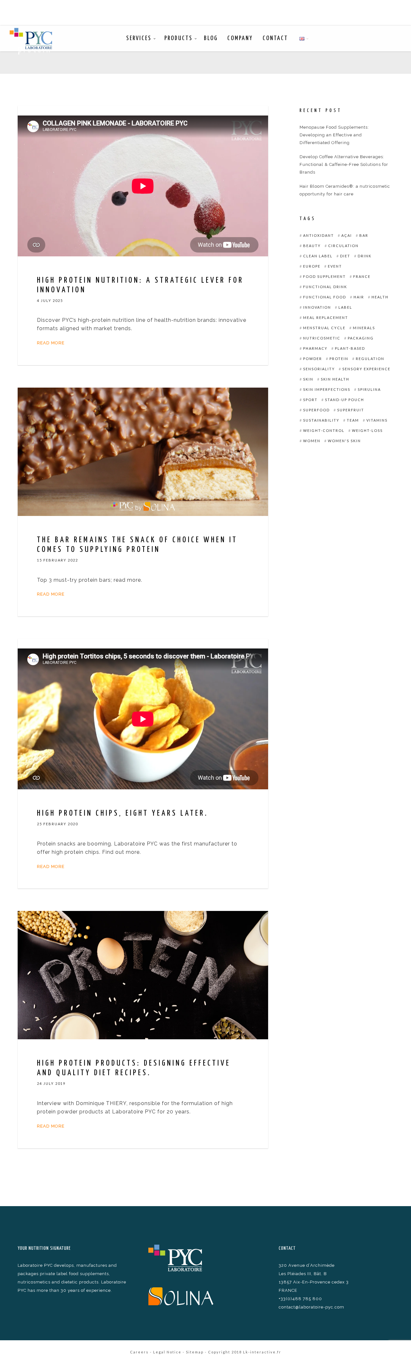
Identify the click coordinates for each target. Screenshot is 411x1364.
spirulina (369, 389)
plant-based (350, 348)
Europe (311, 266)
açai (346, 235)
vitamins (377, 420)
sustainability (321, 420)
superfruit (350, 410)
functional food (324, 297)
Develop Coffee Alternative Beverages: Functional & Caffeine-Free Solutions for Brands (344, 164)
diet (345, 256)
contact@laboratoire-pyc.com (311, 1307)
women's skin (344, 441)
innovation (317, 307)
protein (338, 358)
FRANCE (362, 276)
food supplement (324, 276)
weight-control (324, 430)
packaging (361, 338)
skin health (335, 379)
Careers (139, 1352)
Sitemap (195, 1352)
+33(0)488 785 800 (300, 1298)
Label (345, 307)
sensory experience (366, 369)
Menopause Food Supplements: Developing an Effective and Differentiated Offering (334, 135)
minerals (364, 328)
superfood (316, 410)
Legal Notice (167, 1352)
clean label (318, 256)
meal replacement (325, 317)
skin (308, 379)
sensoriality (319, 369)
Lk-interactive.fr (262, 1352)
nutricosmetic (321, 338)
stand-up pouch (344, 400)
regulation (370, 358)
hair (359, 297)
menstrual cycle (324, 328)
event (335, 266)
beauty (312, 246)
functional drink (325, 287)
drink (365, 256)
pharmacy (315, 348)
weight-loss (367, 430)
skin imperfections (326, 389)
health (380, 297)
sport (310, 400)
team (353, 420)
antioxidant (318, 235)
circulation (343, 246)
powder (312, 358)
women (311, 441)
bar (363, 235)
